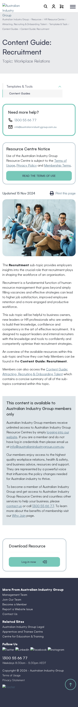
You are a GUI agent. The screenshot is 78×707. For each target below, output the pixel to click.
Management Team (14, 594)
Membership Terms (57, 165)
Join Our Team (11, 599)
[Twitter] (8, 649)
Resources (36, 19)
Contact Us (9, 614)
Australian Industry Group (15, 19)
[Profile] (53, 6)
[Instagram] (56, 649)
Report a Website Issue (17, 609)
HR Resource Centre (54, 19)
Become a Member (14, 604)
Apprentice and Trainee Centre (22, 631)
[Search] (45, 6)
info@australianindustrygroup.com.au (35, 126)
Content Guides (10, 28)
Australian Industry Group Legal (23, 626)
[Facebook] (38, 649)
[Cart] (61, 6)
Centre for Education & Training (23, 636)
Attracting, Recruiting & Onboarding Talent (24, 24)
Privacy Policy (26, 165)
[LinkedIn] (22, 649)
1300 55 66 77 (25, 120)
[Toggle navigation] (73, 6)
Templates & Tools (58, 24)
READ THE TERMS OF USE (39, 175)
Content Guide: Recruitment (35, 28)
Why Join (19, 516)
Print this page (65, 193)
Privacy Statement (13, 680)
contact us (14, 506)
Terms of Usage (11, 675)
